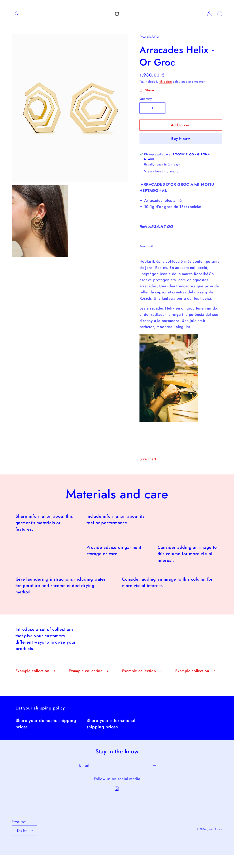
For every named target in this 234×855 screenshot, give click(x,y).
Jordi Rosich (215, 829)
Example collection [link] (32, 671)
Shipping (165, 81)
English (22, 830)
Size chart (147, 459)
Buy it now (180, 138)
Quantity (145, 99)
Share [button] (149, 90)
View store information (162, 171)
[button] (17, 14)
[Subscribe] (154, 765)
